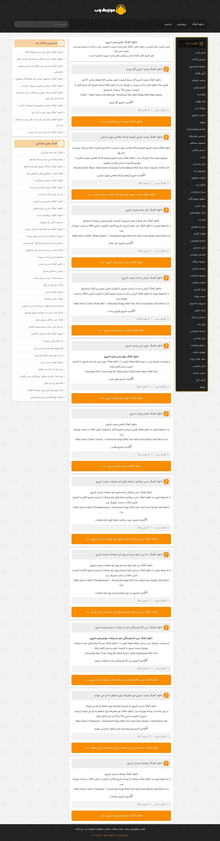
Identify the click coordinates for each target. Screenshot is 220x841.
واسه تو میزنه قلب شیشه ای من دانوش (42, 306)
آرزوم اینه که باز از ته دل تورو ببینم (45, 236)
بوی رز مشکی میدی (53, 271)
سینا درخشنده (198, 192)
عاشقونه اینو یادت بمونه (50, 257)
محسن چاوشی (197, 254)
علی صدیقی (199, 247)
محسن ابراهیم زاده (196, 129)
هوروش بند (199, 171)
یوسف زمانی (198, 268)
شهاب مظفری (198, 178)
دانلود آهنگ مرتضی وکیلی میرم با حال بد (42, 86)
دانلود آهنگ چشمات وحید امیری (145, 763)
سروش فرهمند (198, 345)
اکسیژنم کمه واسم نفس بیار (48, 348)
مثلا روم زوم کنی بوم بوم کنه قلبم (45, 390)
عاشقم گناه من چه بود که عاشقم (46, 159)
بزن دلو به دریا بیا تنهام (51, 369)
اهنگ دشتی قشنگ (53, 299)
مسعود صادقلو (197, 143)
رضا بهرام (200, 101)
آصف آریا (200, 380)
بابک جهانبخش (197, 212)
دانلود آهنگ (198, 24)
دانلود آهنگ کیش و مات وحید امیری (142, 278)
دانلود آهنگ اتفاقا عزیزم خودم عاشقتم (43, 166)
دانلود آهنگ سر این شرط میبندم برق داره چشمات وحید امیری (129, 554)
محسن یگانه (198, 59)
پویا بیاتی (200, 206)
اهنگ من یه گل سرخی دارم (49, 320)
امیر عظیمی (199, 366)
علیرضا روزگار (198, 261)
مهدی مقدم (199, 352)
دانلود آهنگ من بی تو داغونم (48, 208)
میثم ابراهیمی (198, 240)
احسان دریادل (198, 317)
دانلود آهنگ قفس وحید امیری (146, 414)
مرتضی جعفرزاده (197, 136)
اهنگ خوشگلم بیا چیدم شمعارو (47, 397)
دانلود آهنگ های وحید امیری (121, 42)
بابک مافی (200, 310)
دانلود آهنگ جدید (54, 292)
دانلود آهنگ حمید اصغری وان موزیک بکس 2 (40, 105)
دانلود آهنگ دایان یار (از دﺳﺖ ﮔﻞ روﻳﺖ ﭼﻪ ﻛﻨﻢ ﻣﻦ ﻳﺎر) (39, 122)
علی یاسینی (199, 164)
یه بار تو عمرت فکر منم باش (48, 355)
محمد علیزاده (198, 80)
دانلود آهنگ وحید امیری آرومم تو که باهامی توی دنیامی (132, 137)
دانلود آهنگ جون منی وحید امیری (144, 346)
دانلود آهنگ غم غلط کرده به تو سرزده (44, 229)
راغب (202, 157)
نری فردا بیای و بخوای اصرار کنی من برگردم (41, 376)
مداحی (168, 24)
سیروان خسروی (197, 303)
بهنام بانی (200, 108)
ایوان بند (201, 94)
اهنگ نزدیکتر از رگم (53, 285)
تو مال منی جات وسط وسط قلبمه (46, 327)
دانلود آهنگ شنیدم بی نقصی (48, 201)
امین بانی (200, 52)
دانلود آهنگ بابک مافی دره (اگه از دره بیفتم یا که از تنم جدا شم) (39, 95)
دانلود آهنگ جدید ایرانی (51, 264)
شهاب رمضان (198, 282)
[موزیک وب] (110, 9)
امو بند (202, 219)
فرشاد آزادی (199, 233)
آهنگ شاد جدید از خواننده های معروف (43, 312)
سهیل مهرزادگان (197, 199)
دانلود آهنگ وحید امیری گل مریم (145, 69)
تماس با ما (97, 835)
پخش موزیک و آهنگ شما (115, 835)
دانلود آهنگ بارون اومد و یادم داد (46, 187)
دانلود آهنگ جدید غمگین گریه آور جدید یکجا (40, 59)
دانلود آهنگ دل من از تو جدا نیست (45, 132)
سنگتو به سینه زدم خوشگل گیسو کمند (43, 243)
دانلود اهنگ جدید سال (51, 362)
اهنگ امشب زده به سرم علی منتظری (44, 250)
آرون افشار (200, 73)
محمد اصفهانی (197, 331)
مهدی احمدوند (197, 275)
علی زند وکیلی (198, 226)
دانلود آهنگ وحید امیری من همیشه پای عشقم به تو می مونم (129, 695)
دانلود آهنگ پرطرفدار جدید (49, 215)
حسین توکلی (198, 150)
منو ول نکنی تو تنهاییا (51, 222)
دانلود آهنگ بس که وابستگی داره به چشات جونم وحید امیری (129, 627)
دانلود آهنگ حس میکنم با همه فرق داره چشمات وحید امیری (129, 481)
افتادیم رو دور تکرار (53, 383)
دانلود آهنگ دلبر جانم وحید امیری (144, 210)
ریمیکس (181, 24)
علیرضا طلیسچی (197, 66)
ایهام (202, 122)
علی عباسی (199, 338)
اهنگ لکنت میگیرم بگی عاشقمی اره (45, 173)
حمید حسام (199, 373)
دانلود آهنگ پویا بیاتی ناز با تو (47, 112)
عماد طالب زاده (197, 359)
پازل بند (201, 324)
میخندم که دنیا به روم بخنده (48, 278)
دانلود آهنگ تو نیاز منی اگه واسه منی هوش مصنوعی (40, 69)
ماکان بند (200, 185)
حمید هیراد (199, 296)
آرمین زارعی (199, 87)
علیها (202, 387)
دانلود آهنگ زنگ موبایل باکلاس (47, 333)
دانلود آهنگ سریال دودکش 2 (48, 180)
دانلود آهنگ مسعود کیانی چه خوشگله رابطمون (39, 79)
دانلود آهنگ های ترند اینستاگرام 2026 (44, 52)
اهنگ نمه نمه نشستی (51, 152)
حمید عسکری (198, 115)
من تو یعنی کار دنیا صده (50, 194)
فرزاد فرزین (199, 289)
